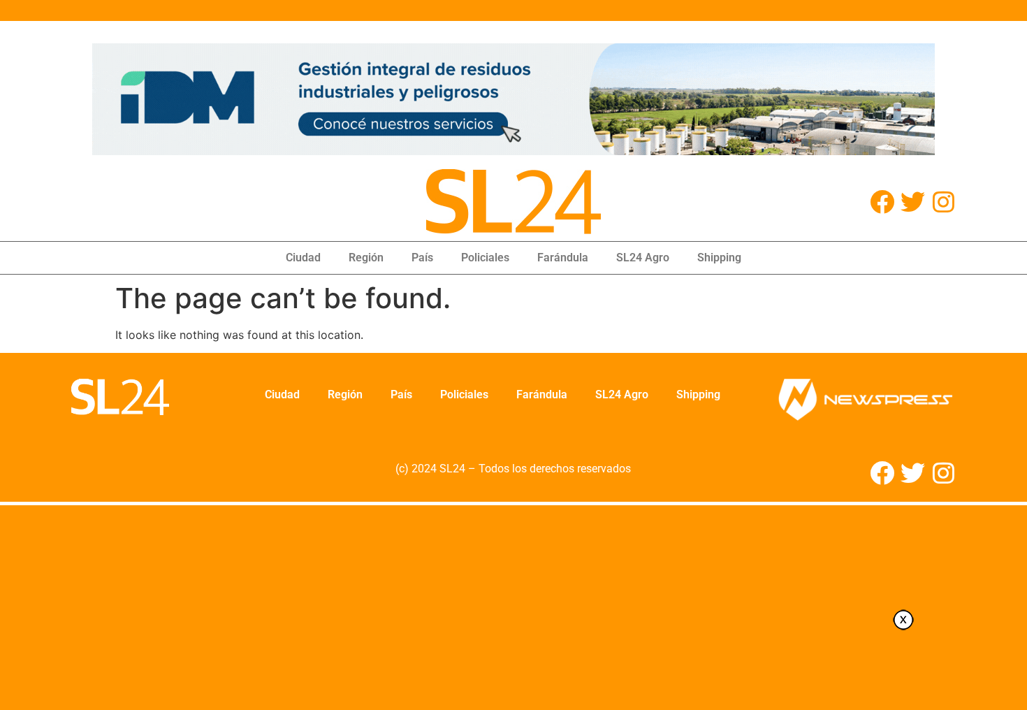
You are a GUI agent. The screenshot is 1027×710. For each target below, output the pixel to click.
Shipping (719, 257)
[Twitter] (913, 201)
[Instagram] (943, 201)
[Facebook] (882, 201)
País (422, 257)
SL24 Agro (642, 257)
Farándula (562, 257)
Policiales (485, 257)
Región (366, 257)
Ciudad (303, 257)
